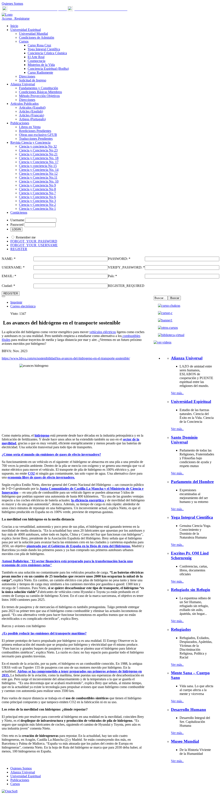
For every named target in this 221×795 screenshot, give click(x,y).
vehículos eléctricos (102, 332)
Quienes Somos (12, 3)
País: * (112, 276)
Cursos (15, 784)
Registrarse (21, 18)
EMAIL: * (9, 276)
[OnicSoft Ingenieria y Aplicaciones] (9, 791)
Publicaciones (19, 780)
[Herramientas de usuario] (3, 296)
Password (17, 224)
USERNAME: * (13, 267)
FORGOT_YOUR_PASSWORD (33, 241)
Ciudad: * (8, 286)
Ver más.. (177, 393)
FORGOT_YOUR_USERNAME (34, 245)
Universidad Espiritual (25, 776)
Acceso (7, 18)
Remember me (26, 237)
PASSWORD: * (119, 259)
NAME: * (9, 259)
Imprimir (16, 302)
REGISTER (18, 249)
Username (17, 220)
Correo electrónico (23, 306)
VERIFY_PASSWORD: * (126, 267)
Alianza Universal (22, 772)
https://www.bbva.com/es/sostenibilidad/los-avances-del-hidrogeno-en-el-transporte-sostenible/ (66, 358)
